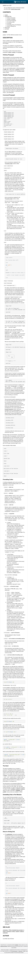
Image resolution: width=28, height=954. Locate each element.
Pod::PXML (13, 856)
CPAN (10, 5)
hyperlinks (17, 69)
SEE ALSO (7, 27)
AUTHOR (7, 29)
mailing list (20, 951)
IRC (24, 951)
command (20, 52)
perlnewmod (8, 931)
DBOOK (16, 944)
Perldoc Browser (21, 2)
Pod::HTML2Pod (8, 853)
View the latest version (15, 9)
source (8, 5)
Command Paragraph (11, 20)
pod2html (17, 931)
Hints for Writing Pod (11, 26)
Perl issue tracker (14, 951)
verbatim (14, 52)
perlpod (4, 5)
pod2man (22, 931)
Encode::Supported (9, 409)
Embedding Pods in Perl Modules (14, 24)
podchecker (5, 932)
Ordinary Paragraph (11, 17)
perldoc (13, 931)
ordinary (9, 52)
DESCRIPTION (8, 16)
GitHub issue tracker (3, 946)
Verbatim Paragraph (11, 19)
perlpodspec (5, 930)
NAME (6, 15)
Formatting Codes (10, 22)
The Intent (9, 23)
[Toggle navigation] (2, 2)
